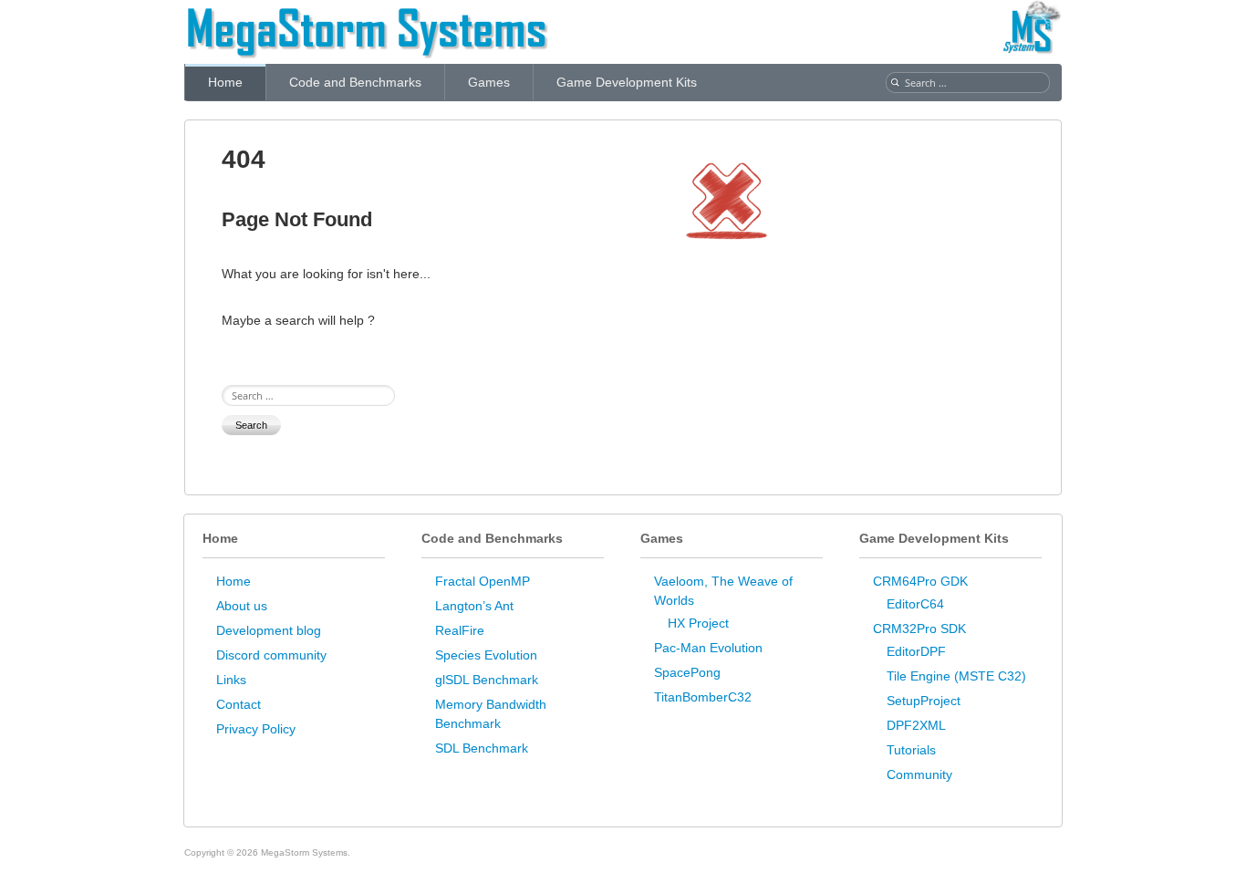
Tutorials (911, 750)
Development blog (268, 630)
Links (231, 679)
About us (241, 605)
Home (225, 82)
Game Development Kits (626, 82)
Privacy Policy (256, 729)
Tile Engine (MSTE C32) (956, 676)
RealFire (459, 630)
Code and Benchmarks (355, 82)
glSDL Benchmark (486, 679)
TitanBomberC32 (703, 697)
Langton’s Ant (474, 605)
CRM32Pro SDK (919, 628)
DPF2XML (916, 725)
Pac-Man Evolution (708, 647)
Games (489, 82)
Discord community (271, 655)
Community (919, 774)
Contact (238, 704)
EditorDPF (916, 651)
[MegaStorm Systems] (366, 13)
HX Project (698, 623)
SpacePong (687, 672)
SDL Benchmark (481, 748)
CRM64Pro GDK (920, 581)
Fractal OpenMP (482, 581)
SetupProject (923, 700)
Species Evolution (486, 655)
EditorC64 (915, 604)
